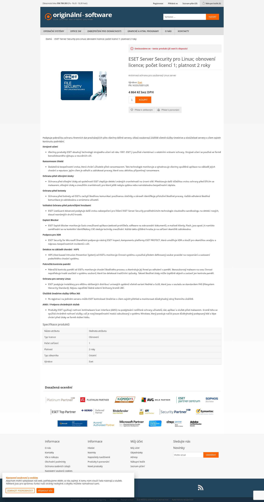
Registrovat (158, 3)
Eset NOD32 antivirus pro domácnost (152, 499)
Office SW (75, 31)
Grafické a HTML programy (143, 31)
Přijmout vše (45, 490)
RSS (201, 488)
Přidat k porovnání (170, 110)
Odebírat (211, 455)
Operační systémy (53, 31)
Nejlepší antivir (127, 499)
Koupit (143, 100)
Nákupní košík (137, 461)
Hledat (212, 17)
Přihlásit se (173, 3)
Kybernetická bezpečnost (182, 499)
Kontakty (183, 31)
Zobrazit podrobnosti (20, 490)
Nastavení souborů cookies (58, 470)
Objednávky (136, 452)
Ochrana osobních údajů (57, 466)
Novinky (92, 452)
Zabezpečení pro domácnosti (104, 31)
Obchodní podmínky (55, 461)
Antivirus (113, 499)
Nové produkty (95, 466)
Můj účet (134, 447)
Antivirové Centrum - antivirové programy (88, 499)
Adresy (134, 457)
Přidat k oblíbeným (144, 110)
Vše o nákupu (52, 457)
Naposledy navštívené (99, 457)
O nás (168, 31)
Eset (140, 82)
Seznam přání (137, 466)
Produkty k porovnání (98, 461)
